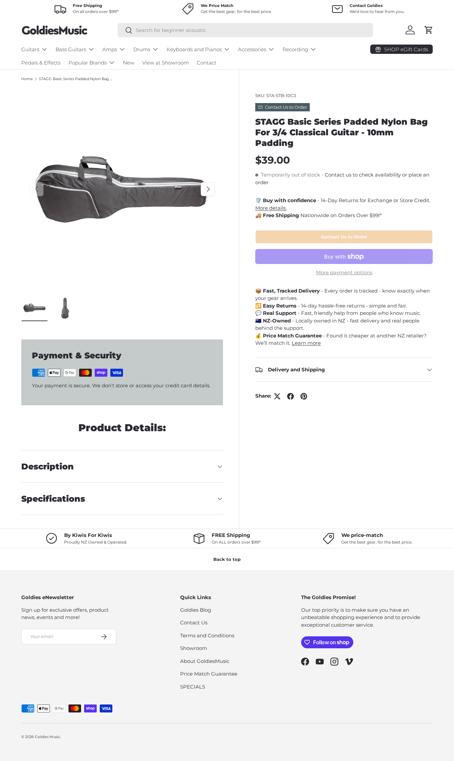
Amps (109, 49)
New (128, 63)
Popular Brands (87, 63)
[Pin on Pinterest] (303, 396)
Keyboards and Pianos (194, 49)
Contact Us (193, 622)
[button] (428, 30)
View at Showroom (165, 63)
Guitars (30, 49)
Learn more (306, 343)
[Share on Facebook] (290, 396)
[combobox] (245, 30)
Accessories (252, 49)
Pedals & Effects (40, 63)
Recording (295, 49)
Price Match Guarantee (208, 674)
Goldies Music (47, 736)
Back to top (227, 559)
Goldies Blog (195, 610)
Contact (206, 63)
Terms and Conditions (207, 635)
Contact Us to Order (344, 236)
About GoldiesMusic (204, 661)
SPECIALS (192, 687)
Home (27, 78)
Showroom (193, 648)
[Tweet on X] (277, 396)
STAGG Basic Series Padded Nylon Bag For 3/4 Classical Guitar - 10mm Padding (76, 78)
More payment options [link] (344, 272)
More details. (270, 208)
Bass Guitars (71, 49)
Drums (141, 49)
